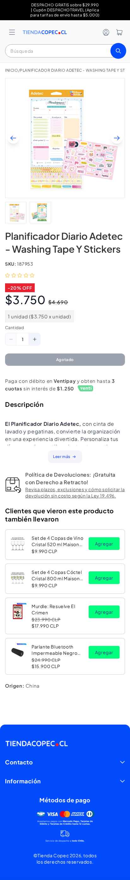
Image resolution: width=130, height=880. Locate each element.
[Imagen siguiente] (116, 138)
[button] (12, 32)
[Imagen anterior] (13, 138)
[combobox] (65, 50)
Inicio (11, 70)
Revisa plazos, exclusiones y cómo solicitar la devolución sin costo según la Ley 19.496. (75, 492)
